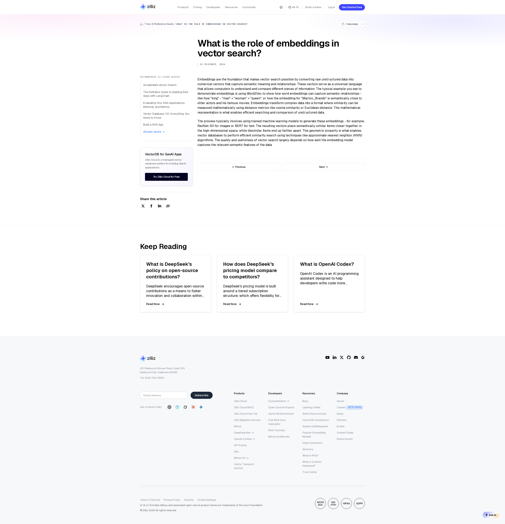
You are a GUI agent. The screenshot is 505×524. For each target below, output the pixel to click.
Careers (341, 407)
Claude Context (243, 439)
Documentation (277, 401)
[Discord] (356, 357)
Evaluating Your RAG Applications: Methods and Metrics (164, 105)
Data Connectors (312, 443)
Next (322, 167)
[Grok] (185, 407)
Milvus (237, 426)
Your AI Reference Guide (159, 24)
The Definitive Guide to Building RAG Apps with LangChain (165, 94)
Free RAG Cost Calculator (276, 422)
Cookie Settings (206, 500)
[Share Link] (168, 206)
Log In (331, 7)
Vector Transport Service (244, 466)
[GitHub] (349, 357)
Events (341, 426)
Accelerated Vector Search (160, 85)
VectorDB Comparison (315, 420)
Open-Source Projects (281, 407)
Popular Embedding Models (314, 434)
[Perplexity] (177, 407)
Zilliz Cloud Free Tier (246, 413)
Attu (236, 451)
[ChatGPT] (169, 407)
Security (189, 500)
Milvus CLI (240, 458)
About (340, 401)
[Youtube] (327, 357)
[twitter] (143, 206)
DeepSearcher (242, 432)
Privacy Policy (172, 500)
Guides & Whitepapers (315, 426)
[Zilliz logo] (147, 7)
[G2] (363, 357)
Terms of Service (150, 500)
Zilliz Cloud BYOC (244, 407)
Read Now (153, 304)
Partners (342, 420)
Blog (305, 401)
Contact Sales (345, 432)
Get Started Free (352, 7)
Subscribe (202, 395)
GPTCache (240, 445)
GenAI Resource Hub (314, 413)
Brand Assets (345, 439)
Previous (240, 167)
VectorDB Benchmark (281, 413)
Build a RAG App (153, 124)
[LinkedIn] (335, 357)
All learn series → (154, 131)
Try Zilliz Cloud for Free (166, 176)
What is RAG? (310, 455)
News (340, 413)
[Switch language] (281, 7)
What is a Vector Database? (312, 463)
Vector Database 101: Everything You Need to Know (166, 115)
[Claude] (193, 407)
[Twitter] (342, 357)
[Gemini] (201, 407)
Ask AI (492, 515)
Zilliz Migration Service (247, 420)
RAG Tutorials (276, 430)
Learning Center (311, 407)
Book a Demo (313, 7)
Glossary (307, 449)
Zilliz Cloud (240, 401)
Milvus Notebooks (279, 436)
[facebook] (151, 206)
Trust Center (309, 472)
